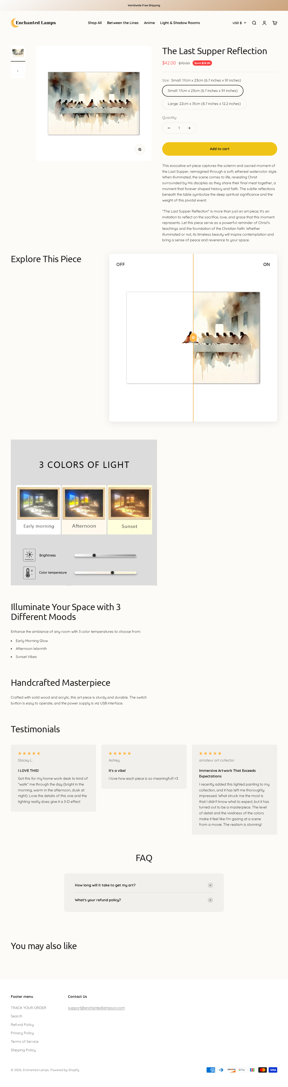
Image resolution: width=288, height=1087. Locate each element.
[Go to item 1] (18, 54)
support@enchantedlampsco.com (96, 1007)
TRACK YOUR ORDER (28, 1007)
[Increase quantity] (189, 128)
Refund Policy (22, 1024)
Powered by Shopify (64, 1070)
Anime (149, 23)
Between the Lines (123, 23)
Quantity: (169, 117)
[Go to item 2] (18, 72)
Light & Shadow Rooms (180, 23)
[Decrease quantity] (169, 128)
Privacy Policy (22, 1033)
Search (16, 1016)
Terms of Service (24, 1041)
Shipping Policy (23, 1050)
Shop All (95, 23)
